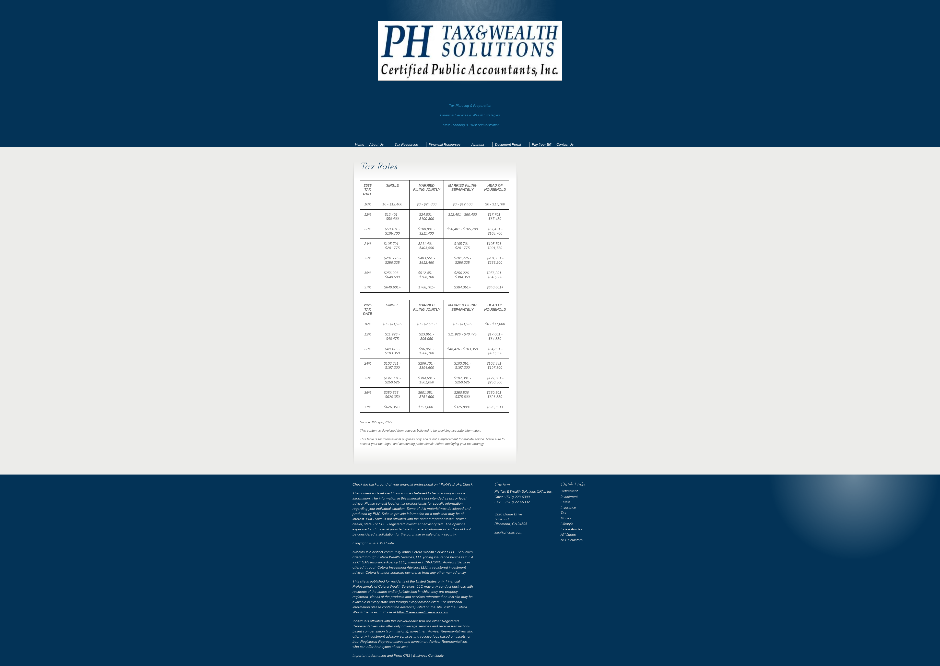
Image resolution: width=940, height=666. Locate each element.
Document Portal (508, 144)
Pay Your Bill (541, 144)
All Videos (568, 534)
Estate (565, 502)
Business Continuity (428, 655)
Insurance (568, 507)
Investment (569, 497)
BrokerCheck (462, 484)
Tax (563, 513)
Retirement (569, 491)
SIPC (437, 562)
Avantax (477, 144)
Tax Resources (406, 144)
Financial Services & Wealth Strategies (470, 115)
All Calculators (572, 540)
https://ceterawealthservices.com (422, 612)
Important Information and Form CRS (381, 655)
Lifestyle (567, 524)
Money (566, 518)
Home (359, 144)
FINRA (427, 562)
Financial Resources (444, 144)
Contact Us (565, 144)
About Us (376, 144)
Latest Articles (571, 529)
